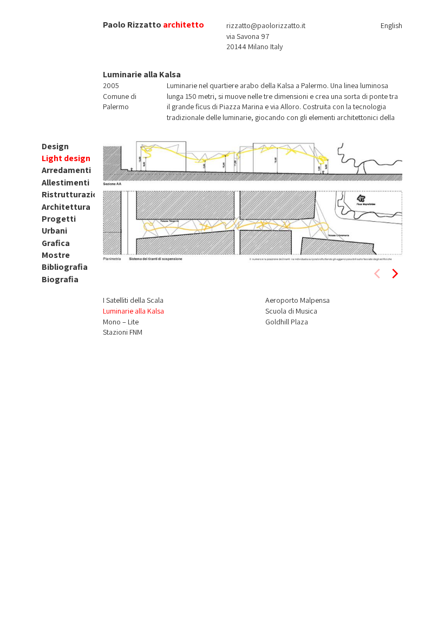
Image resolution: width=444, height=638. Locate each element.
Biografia (60, 279)
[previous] (378, 273)
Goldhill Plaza (286, 322)
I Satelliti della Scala (133, 300)
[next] (394, 273)
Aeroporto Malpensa (297, 300)
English (391, 25)
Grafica (56, 243)
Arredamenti (66, 170)
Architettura (66, 206)
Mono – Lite (121, 322)
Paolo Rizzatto (132, 24)
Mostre (56, 255)
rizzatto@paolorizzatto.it (265, 25)
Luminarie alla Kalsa (133, 311)
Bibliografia (65, 267)
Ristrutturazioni (73, 194)
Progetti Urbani (59, 224)
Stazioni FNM (122, 332)
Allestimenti (65, 182)
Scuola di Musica (291, 311)
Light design (66, 158)
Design (55, 146)
